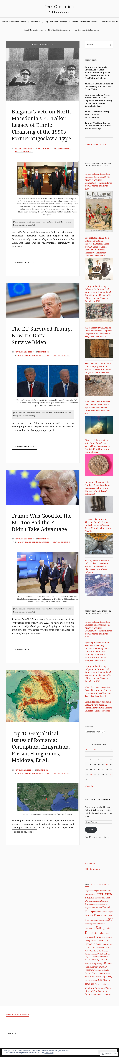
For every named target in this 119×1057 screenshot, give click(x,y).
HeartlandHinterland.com (59, 30)
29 (111, 774)
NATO (95, 950)
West (95, 991)
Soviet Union (91, 973)
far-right (99, 933)
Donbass (97, 911)
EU (110, 919)
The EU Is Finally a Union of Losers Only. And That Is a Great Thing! (99, 86)
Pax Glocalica (59, 6)
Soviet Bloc (105, 970)
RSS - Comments (92, 869)
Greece (105, 944)
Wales (103, 988)
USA (88, 984)
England (95, 920)
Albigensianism (89, 891)
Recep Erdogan (98, 963)
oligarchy (88, 957)
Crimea (104, 901)
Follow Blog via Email (97, 799)
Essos (100, 920)
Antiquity (108, 891)
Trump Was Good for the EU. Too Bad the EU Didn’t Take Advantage (41, 522)
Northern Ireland (91, 954)
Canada (98, 898)
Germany (103, 940)
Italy (110, 944)
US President (98, 984)
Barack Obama (90, 894)
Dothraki (104, 912)
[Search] (109, 44)
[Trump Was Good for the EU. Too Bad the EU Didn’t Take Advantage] (42, 504)
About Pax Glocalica (110, 22)
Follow (91, 829)
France (97, 937)
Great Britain (93, 944)
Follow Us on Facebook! (96, 144)
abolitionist (100, 885)
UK (100, 980)
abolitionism (92, 885)
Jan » (93, 786)
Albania (107, 885)
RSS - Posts (90, 863)
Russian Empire (92, 967)
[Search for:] (99, 44)
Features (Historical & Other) (84, 22)
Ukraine (106, 980)
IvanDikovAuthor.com (34, 30)
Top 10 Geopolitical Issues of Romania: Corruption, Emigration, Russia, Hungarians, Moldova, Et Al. (41, 747)
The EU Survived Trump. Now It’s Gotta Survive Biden (42, 335)
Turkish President (91, 980)
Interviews (35, 22)
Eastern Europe (93, 915)
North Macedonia (104, 954)
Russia (108, 963)
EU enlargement (90, 924)
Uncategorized (63, 148)
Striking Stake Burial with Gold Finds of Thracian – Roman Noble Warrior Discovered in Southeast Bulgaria (97, 566)
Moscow (88, 950)
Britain (108, 894)
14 (107, 764)
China (103, 898)
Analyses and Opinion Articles (13, 22)
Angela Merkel (99, 891)
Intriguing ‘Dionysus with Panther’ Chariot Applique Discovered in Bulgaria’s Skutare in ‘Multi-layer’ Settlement (97, 488)
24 (91, 774)
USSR (107, 984)
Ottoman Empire (99, 956)
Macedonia (97, 948)
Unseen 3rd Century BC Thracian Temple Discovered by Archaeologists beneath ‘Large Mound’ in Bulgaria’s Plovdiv (98, 525)
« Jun (87, 786)
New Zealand (103, 951)
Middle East (106, 948)
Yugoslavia (107, 994)
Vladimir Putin (92, 988)
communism (95, 901)
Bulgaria (89, 897)
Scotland (98, 970)
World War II (98, 994)
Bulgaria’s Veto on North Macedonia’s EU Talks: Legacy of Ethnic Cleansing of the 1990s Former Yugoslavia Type (41, 125)
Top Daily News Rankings (56, 22)
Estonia (105, 920)
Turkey (109, 976)
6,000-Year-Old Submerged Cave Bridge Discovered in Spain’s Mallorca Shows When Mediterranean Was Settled (97, 407)
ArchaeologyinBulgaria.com (87, 30)
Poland (95, 959)
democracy (96, 907)
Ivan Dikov (43, 148)
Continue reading (22, 264)
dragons (110, 912)
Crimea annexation (93, 904)
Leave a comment (24, 151)
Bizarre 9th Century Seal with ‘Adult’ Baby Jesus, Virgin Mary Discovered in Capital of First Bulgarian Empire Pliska (97, 446)
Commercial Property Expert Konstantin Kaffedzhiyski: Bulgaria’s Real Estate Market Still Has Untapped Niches (97, 72)
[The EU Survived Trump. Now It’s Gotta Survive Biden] (42, 317)
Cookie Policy (49, 1053)
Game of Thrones (107, 937)
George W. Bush (91, 941)
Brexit (99, 894)
